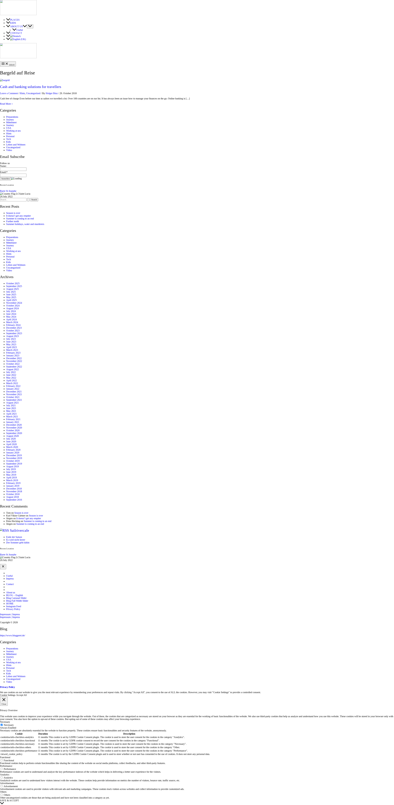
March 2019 (12, 480)
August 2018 (12, 497)
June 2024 (11, 314)
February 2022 (13, 386)
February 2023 (13, 352)
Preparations (12, 117)
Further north (12, 221)
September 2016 (14, 499)
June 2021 (11, 408)
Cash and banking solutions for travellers (30, 87)
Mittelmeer (11, 122)
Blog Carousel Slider (16, 598)
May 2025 (11, 297)
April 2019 (11, 477)
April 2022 (11, 380)
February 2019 (13, 483)
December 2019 (14, 455)
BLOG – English (14, 595)
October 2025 (13, 283)
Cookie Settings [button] (7, 695)
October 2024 (13, 305)
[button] (197, 614)
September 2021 (14, 400)
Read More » (6, 103)
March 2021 (12, 416)
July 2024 (11, 311)
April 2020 (11, 444)
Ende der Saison (14, 537)
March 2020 (12, 447)
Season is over (13, 213)
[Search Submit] (28, 199)
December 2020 (14, 425)
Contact (10, 584)
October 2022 (13, 364)
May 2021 (11, 411)
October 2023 (13, 330)
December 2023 (14, 327)
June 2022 (11, 375)
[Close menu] (3, 566)
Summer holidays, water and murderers (25, 224)
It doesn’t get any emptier (18, 215)
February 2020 (13, 449)
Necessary (9, 725)
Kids (8, 142)
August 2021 (12, 402)
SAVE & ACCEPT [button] (9, 800)
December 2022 (14, 358)
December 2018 (14, 488)
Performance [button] (6, 766)
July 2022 (11, 372)
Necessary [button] (5, 722)
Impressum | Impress (10, 617)
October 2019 (13, 461)
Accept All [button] (21, 695)
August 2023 (12, 336)
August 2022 (12, 369)
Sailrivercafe (19, 530)
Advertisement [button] (7, 783)
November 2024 (14, 303)
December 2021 (14, 391)
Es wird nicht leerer (15, 539)
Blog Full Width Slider (17, 600)
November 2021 (14, 394)
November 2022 (14, 361)
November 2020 (14, 427)
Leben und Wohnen (15, 144)
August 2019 (12, 466)
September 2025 (14, 286)
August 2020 (12, 436)
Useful (9, 576)
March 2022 (12, 383)
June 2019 (11, 472)
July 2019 (11, 469)
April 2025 (11, 300)
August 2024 (12, 308)
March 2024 (12, 322)
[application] (25, 26)
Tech (8, 139)
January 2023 (12, 355)
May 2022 (11, 377)
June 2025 (11, 294)
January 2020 (12, 452)
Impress (10, 578)
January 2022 (12, 388)
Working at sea (13, 130)
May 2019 (11, 474)
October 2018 (13, 494)
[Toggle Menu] (30, 26)
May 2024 (11, 316)
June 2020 (11, 441)
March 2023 (12, 350)
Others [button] (3, 792)
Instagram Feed (13, 606)
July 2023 (11, 339)
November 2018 (14, 491)
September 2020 (14, 433)
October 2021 (13, 397)
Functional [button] (5, 757)
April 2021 (11, 413)
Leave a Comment (9, 93)
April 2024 (11, 319)
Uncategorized (33, 93)
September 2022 (14, 366)
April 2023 (11, 347)
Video (9, 150)
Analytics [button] (4, 774)
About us (10, 592)
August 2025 (12, 289)
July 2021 (11, 405)
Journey (10, 119)
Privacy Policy (13, 609)
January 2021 (12, 422)
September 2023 (14, 333)
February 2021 (13, 419)
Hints (22, 93)
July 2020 (11, 438)
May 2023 (11, 344)
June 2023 (11, 341)
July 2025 (11, 291)
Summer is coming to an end (20, 218)
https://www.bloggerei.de (12, 635)
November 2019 (14, 458)
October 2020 (13, 430)
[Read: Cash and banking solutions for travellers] (5, 80)
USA (8, 128)
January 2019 (12, 486)
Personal (10, 136)
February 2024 (13, 325)
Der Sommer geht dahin (17, 542)
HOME (10, 603)
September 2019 (14, 463)
